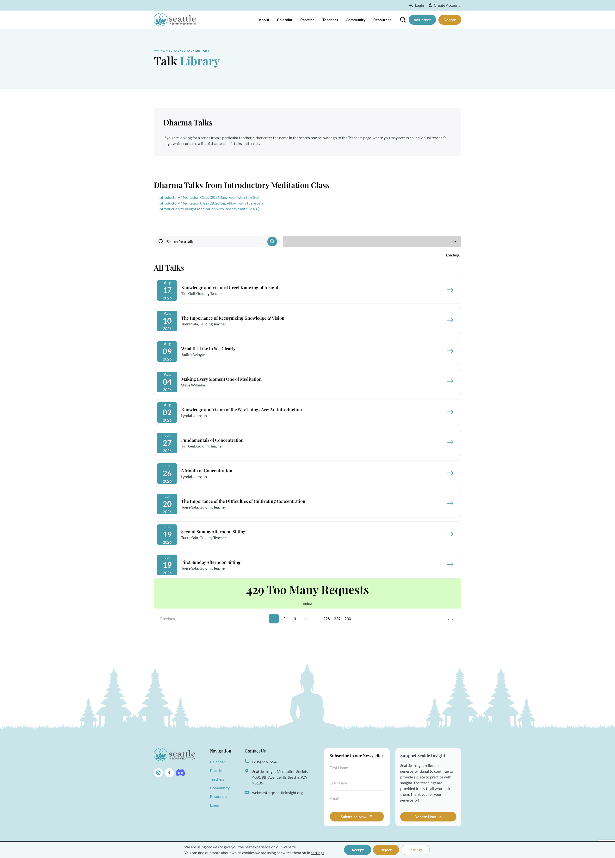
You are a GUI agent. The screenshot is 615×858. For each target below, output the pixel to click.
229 (337, 618)
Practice (307, 19)
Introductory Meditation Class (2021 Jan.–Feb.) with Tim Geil (209, 197)
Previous (167, 618)
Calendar (285, 19)
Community (356, 19)
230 (347, 618)
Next (451, 618)
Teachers (330, 19)
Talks (178, 50)
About (264, 19)
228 (326, 618)
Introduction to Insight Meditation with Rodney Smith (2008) (209, 208)
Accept (357, 849)
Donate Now (425, 816)
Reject (386, 849)
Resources (382, 19)
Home (165, 50)
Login (214, 805)
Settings (415, 849)
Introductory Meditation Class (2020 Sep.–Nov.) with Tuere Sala (211, 203)
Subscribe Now (354, 816)
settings (317, 852)
